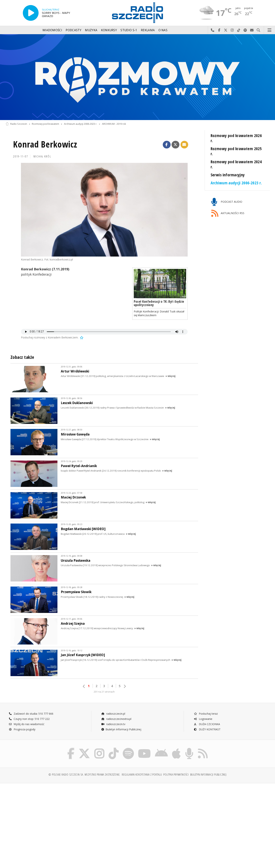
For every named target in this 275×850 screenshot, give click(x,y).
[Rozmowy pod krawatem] (137, 77)
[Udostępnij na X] (175, 145)
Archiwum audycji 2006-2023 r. (80, 123)
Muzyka (91, 30)
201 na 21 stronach (104, 691)
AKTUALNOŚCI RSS (232, 213)
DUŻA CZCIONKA (209, 724)
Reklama (148, 30)
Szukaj (258, 30)
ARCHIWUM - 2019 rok (114, 123)
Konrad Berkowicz (45, 144)
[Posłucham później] (81, 337)
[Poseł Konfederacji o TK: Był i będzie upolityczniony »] (160, 283)
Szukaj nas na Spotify (245, 30)
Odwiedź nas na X (225, 30)
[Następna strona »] (124, 686)
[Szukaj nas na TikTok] (113, 748)
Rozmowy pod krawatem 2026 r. (236, 138)
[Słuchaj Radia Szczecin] (30, 13)
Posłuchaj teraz (208, 713)
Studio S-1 (128, 30)
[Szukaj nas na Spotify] (128, 748)
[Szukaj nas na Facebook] (71, 748)
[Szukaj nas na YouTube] (144, 748)
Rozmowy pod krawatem (45, 123)
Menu (269, 30)
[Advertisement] (37, 814)
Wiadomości (52, 30)
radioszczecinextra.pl (118, 719)
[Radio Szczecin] (137, 12)
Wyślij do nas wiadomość (252, 30)
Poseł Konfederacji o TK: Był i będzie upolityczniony (159, 303)
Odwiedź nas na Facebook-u (219, 30)
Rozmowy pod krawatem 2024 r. (236, 164)
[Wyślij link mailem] (184, 145)
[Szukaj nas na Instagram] (99, 748)
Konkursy (109, 30)
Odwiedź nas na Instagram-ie (232, 30)
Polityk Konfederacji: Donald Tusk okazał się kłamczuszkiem (159, 313)
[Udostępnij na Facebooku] (167, 145)
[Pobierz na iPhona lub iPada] (176, 748)
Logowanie (205, 719)
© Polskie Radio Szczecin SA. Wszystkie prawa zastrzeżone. (84, 775)
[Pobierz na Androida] (161, 748)
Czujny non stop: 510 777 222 (31, 719)
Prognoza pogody (24, 729)
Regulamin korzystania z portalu (142, 775)
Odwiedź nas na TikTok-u (239, 30)
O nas (163, 30)
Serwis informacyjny (228, 174)
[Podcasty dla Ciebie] (189, 748)
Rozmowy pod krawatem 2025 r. (236, 151)
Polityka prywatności (176, 775)
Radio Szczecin (18, 123)
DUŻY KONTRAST (209, 729)
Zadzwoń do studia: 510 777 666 (33, 713)
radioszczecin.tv (115, 724)
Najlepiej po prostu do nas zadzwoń (212, 30)
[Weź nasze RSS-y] (203, 748)
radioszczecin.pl (115, 713)
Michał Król (42, 156)
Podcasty (73, 30)
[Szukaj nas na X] (84, 748)
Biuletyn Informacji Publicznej (123, 729)
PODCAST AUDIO (231, 201)
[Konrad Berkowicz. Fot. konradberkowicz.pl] (104, 210)
